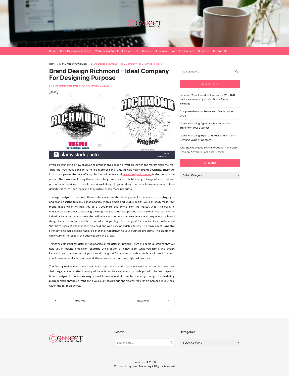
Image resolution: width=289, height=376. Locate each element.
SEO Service (143, 51)
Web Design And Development (113, 51)
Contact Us (220, 51)
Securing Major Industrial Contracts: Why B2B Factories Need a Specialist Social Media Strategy (207, 99)
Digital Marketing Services (75, 51)
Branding (203, 51)
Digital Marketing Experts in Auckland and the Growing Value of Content (207, 138)
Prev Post (80, 300)
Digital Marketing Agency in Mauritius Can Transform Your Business (205, 126)
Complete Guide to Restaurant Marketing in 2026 (206, 114)
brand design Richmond (137, 174)
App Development (183, 51)
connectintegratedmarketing (69, 85)
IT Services (161, 51)
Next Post (143, 300)
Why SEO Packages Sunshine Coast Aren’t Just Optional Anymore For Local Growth (208, 150)
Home (52, 51)
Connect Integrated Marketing (132, 366)
